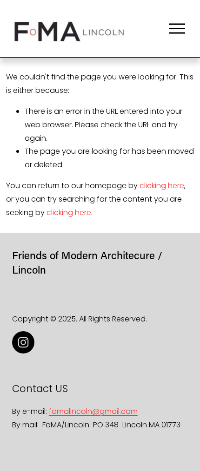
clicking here (162, 185)
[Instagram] (23, 342)
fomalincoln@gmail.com (93, 411)
